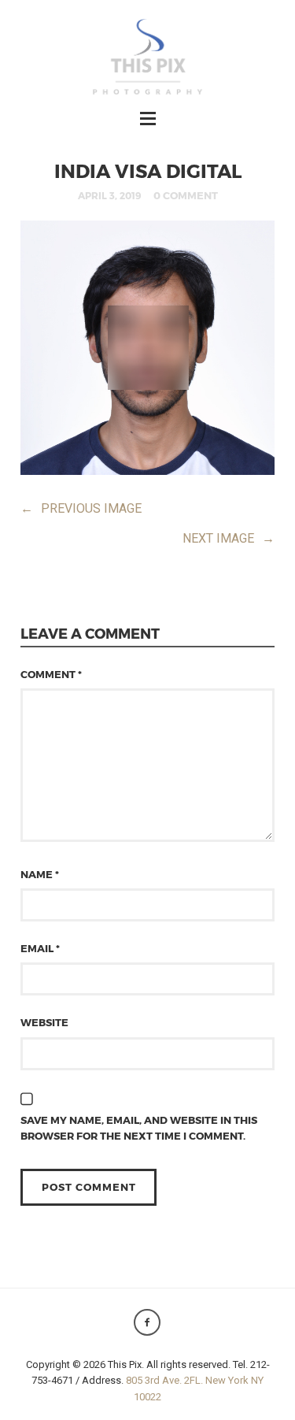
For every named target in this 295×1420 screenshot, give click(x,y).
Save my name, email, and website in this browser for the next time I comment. (138, 1128)
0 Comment (185, 195)
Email (40, 948)
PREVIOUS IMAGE (81, 508)
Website (44, 1022)
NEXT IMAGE (229, 538)
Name (39, 874)
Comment (51, 674)
